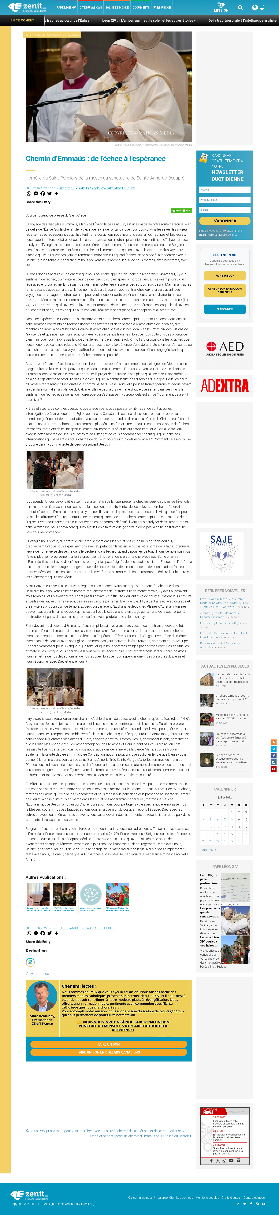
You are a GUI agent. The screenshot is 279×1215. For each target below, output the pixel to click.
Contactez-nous (254, 1197)
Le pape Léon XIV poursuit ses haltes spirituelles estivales (209, 945)
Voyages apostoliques (62, 34)
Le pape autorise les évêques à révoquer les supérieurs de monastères (231, 759)
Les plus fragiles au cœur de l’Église (221, 623)
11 (203, 826)
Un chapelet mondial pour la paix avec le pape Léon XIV (232, 697)
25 (203, 841)
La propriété (166, 1197)
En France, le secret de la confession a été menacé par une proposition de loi (231, 737)
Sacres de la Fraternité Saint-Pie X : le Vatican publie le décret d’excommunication (233, 678)
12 (210, 826)
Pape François (35, 34)
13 (217, 826)
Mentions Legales (207, 1197)
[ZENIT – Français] (31, 8)
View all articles (37, 974)
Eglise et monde (117, 7)
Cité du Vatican (91, 7)
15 (231, 826)
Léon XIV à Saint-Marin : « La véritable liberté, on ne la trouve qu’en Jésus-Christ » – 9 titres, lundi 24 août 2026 (224, 603)
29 (231, 841)
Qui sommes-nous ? (141, 1197)
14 (224, 826)
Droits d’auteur (231, 1197)
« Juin (203, 849)
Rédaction (67, 188)
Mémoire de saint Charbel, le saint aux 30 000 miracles (232, 716)
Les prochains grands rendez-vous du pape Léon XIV (210, 916)
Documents (141, 7)
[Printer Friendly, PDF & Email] (181, 210)
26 (210, 841)
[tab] (213, 1111)
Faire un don (162, 7)
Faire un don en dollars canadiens (108, 1052)
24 (245, 833)
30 (238, 841)
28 (224, 841)
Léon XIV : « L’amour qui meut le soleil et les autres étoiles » (76, 20)
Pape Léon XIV (66, 7)
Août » (212, 849)
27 (217, 841)
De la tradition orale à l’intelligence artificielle (172, 20)
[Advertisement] (109, 1094)
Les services (184, 1197)
